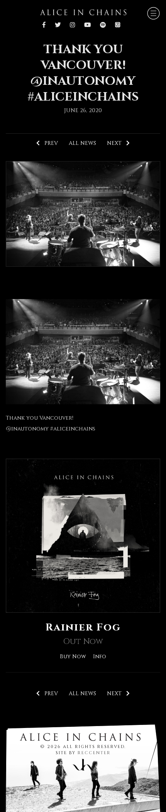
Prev (49, 143)
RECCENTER (94, 753)
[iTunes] (117, 25)
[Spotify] (103, 25)
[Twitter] (57, 25)
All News (82, 143)
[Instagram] (72, 25)
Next (116, 143)
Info (99, 656)
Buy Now (73, 656)
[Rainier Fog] (83, 535)
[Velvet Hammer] (83, 763)
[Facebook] (45, 25)
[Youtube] (87, 25)
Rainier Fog (83, 627)
